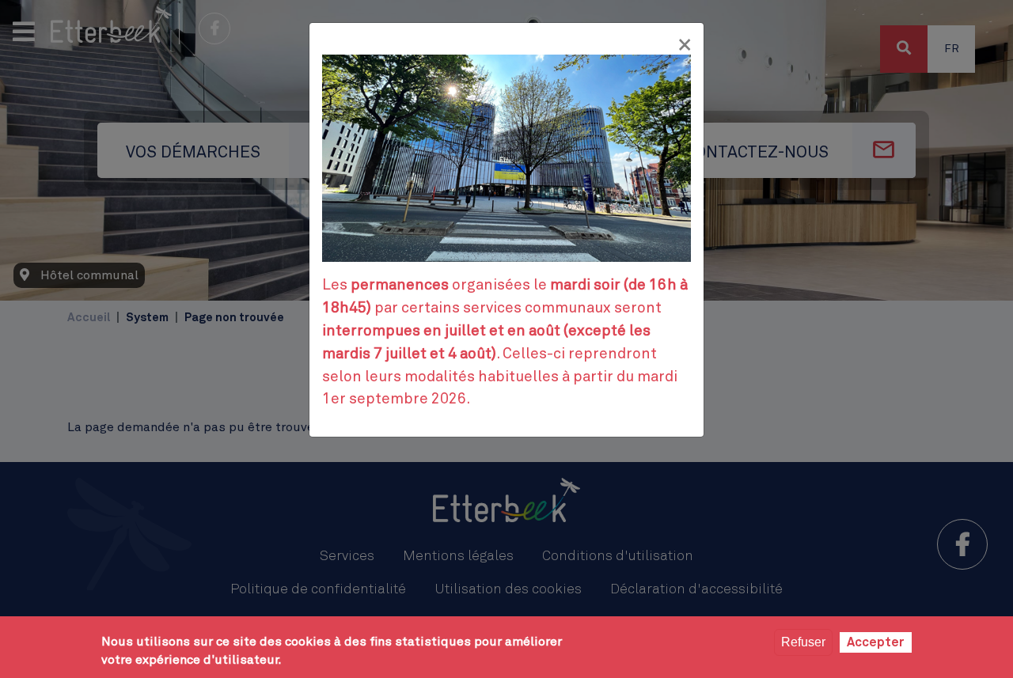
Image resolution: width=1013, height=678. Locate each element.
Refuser (803, 642)
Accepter (876, 642)
